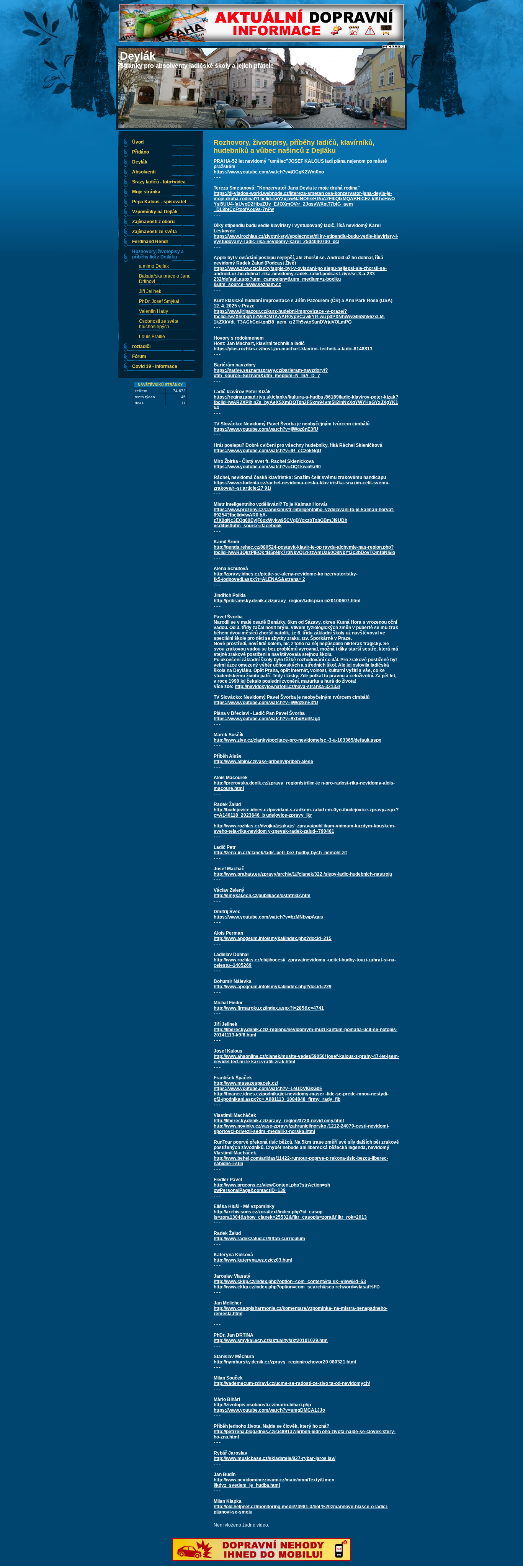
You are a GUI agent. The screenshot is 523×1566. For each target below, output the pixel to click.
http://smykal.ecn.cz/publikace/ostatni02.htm (262, 895)
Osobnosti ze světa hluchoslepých (158, 324)
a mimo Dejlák (154, 266)
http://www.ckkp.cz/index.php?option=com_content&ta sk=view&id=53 (290, 1281)
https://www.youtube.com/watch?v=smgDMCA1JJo (269, 1410)
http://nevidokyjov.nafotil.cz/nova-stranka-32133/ (287, 686)
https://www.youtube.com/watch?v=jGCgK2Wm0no (269, 172)
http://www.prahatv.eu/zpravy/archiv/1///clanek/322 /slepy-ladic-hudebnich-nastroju (303, 874)
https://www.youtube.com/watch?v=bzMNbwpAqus (268, 917)
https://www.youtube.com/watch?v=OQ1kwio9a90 (267, 466)
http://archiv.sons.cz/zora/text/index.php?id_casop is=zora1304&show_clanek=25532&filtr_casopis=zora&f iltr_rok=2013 (290, 1214)
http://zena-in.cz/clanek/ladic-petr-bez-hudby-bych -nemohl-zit (280, 852)
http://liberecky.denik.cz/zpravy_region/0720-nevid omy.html (279, 1120)
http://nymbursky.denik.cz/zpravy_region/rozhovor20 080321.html (285, 1362)
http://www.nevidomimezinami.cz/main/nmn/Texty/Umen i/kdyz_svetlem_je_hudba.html (274, 1482)
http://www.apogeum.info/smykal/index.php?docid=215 (273, 938)
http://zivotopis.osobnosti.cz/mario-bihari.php (262, 1404)
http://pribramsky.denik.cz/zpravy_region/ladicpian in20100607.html (287, 600)
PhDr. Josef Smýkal (159, 301)
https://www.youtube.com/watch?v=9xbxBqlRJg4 (267, 718)
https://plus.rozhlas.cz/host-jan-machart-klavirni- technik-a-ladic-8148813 (293, 348)
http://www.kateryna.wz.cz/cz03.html (253, 1260)
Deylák (137, 56)
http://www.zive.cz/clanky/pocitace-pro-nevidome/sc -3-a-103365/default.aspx (297, 740)
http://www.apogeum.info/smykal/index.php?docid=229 (273, 986)
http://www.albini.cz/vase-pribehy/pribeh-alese (263, 761)
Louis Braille (152, 336)
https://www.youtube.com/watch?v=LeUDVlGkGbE (268, 1088)
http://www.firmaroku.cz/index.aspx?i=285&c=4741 (269, 1008)
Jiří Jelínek (150, 291)
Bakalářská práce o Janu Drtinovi (165, 278)
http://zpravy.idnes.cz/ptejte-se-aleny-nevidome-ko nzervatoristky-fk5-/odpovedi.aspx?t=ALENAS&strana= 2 (286, 576)
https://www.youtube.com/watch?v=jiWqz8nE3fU (266, 429)
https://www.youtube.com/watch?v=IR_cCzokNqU (267, 450)
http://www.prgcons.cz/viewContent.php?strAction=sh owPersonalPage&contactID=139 (272, 1187)
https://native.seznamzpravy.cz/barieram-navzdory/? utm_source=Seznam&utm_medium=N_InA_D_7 (271, 373)
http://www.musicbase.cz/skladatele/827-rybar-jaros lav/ (274, 1458)
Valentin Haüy (153, 311)
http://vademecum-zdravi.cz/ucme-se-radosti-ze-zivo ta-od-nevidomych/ (292, 1383)
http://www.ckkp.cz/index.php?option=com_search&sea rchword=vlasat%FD (297, 1287)
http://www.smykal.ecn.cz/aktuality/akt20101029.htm (271, 1340)
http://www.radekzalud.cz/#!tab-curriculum (259, 1238)
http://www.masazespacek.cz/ (246, 1083)
